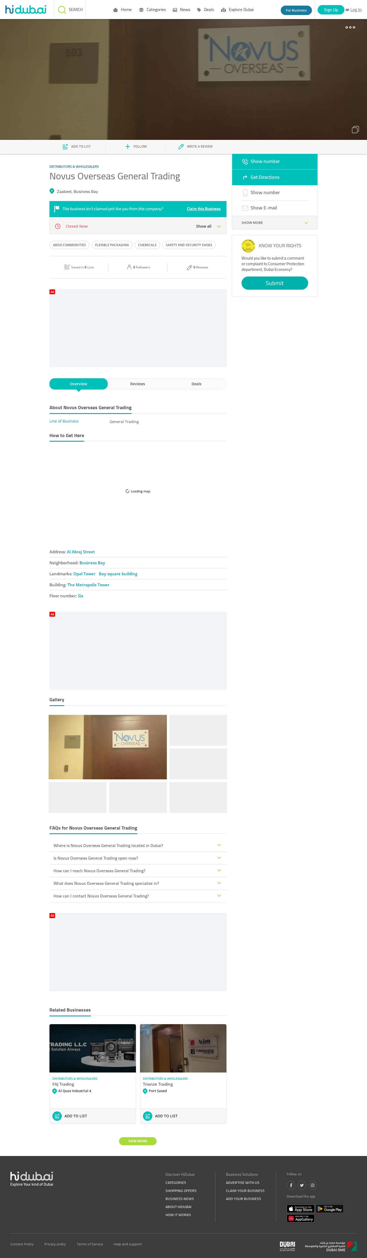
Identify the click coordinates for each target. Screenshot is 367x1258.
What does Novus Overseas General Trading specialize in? (106, 883)
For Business (296, 10)
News (184, 9)
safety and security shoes (189, 245)
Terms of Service (90, 1244)
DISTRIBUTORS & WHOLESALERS (74, 1079)
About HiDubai (178, 1206)
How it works (178, 1214)
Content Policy (22, 1244)
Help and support (128, 1244)
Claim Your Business (245, 1190)
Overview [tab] (78, 383)
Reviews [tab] (137, 383)
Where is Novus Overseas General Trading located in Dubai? (108, 845)
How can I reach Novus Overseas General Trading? (99, 871)
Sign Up (331, 10)
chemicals (147, 245)
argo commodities (69, 245)
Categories (156, 9)
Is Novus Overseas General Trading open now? (95, 858)
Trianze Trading (158, 1084)
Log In (356, 9)
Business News (179, 1198)
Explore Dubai (241, 9)
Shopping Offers (181, 1190)
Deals (208, 9)
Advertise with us (243, 1182)
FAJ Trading (63, 1084)
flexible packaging (112, 245)
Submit (275, 283)
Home (126, 9)
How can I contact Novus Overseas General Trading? (101, 896)
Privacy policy (55, 1244)
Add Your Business (243, 1198)
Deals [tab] (197, 383)
